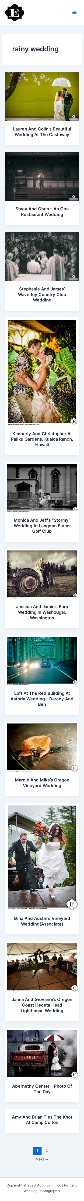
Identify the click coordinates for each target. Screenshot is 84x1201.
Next (42, 1159)
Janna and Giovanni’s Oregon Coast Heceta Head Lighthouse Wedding (42, 1005)
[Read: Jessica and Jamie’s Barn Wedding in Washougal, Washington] (42, 573)
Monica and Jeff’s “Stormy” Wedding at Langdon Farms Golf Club (42, 525)
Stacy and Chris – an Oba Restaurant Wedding (42, 211)
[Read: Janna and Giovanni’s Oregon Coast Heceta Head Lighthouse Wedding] (42, 966)
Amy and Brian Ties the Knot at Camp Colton (42, 1119)
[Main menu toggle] (74, 12)
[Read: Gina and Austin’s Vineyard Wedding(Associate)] (42, 856)
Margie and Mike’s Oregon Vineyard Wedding (42, 782)
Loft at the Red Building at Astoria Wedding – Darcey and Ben (42, 699)
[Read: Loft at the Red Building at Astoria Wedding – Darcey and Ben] (42, 660)
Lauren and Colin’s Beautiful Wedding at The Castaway (42, 131)
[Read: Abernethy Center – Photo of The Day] (42, 1053)
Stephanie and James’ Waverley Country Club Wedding (42, 294)
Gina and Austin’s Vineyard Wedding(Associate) (42, 921)
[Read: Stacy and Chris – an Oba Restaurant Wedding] (42, 176)
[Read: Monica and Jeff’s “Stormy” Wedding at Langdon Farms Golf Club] (42, 487)
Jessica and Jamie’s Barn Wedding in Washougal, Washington (42, 612)
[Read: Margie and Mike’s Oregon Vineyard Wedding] (42, 746)
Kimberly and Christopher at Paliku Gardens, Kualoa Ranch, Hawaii (42, 439)
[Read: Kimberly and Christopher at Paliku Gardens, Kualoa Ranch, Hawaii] (42, 371)
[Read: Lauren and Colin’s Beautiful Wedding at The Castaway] (42, 96)
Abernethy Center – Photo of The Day (42, 1088)
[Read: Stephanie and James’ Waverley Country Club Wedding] (42, 256)
